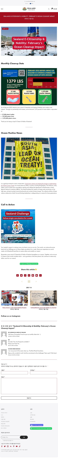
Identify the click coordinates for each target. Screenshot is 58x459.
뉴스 (2, 415)
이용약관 (5, 440)
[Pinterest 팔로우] (13, 446)
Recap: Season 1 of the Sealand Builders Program (14, 307)
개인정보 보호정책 (5, 421)
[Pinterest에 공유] (25, 275)
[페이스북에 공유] (17, 275)
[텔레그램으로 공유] (33, 275)
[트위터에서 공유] (21, 275)
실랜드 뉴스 (5, 28)
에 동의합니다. (8, 440)
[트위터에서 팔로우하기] (5, 446)
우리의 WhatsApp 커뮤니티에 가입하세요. (42, 428)
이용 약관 (3, 419)
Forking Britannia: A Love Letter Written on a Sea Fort (43, 307)
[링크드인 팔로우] (11, 446)
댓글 (3, 377)
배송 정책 (3, 423)
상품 (31, 417)
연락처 (2, 417)
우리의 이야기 (4, 412)
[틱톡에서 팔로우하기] (19, 446)
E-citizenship (32, 421)
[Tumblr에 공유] (29, 275)
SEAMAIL (32, 419)
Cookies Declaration (5, 426)
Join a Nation (4, 428)
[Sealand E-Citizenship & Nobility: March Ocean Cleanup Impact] (36, 281)
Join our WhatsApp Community (30, 264)
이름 (3, 370)
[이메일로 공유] (36, 275)
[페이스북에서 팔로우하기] (2, 446)
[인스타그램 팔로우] (8, 446)
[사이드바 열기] (2, 231)
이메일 (32, 370)
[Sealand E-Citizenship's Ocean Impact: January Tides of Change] (21, 281)
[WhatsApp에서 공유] (40, 275)
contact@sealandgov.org (30, 1)
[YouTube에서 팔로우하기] (16, 446)
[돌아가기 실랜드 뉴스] (29, 281)
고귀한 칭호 (32, 415)
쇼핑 (31, 412)
